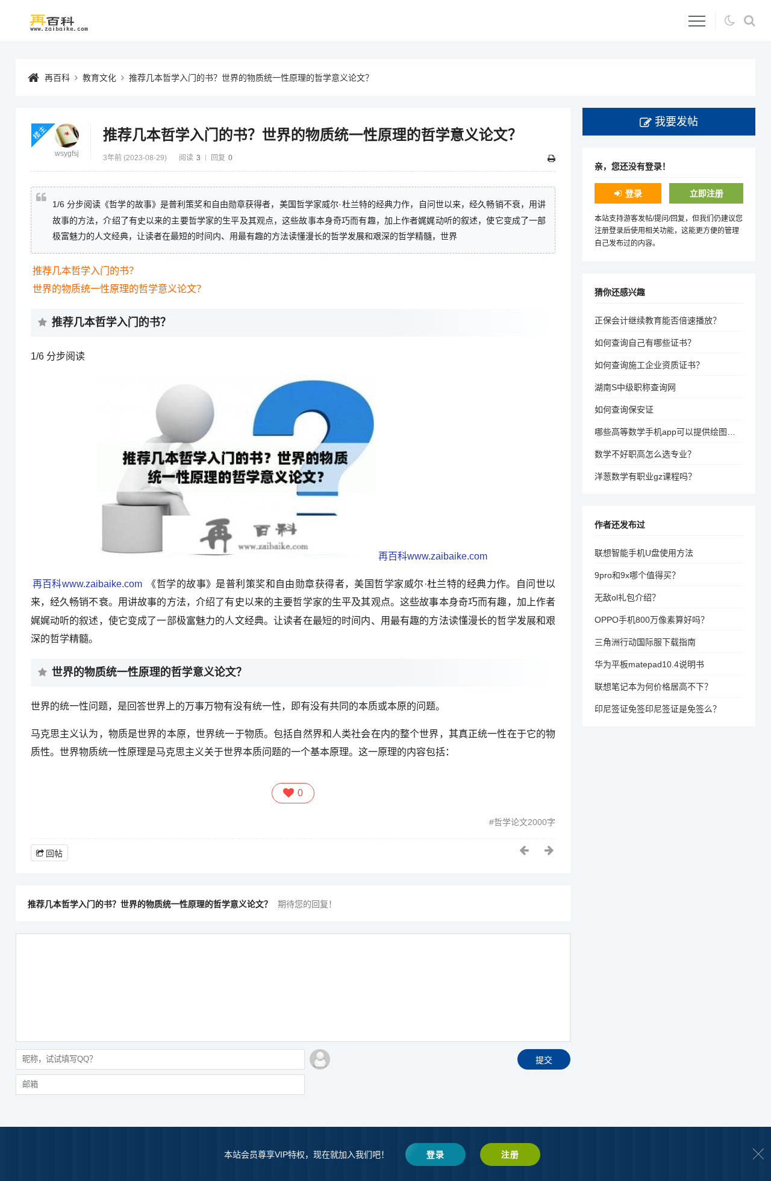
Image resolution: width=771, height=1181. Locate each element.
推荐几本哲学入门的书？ (86, 271)
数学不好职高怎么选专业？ (645, 454)
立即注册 (706, 193)
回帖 (54, 853)
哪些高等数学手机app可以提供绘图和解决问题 (682, 432)
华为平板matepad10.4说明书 (649, 664)
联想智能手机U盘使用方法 (644, 553)
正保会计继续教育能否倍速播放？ (658, 320)
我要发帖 (676, 122)
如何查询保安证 (624, 409)
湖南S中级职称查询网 (635, 387)
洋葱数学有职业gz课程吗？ (645, 476)
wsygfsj (67, 153)
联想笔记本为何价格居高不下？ (654, 686)
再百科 (57, 78)
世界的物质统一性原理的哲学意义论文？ (119, 289)
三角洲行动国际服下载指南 (645, 642)
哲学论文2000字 (524, 822)
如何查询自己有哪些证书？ (645, 342)
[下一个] (550, 850)
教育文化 (99, 78)
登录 (633, 193)
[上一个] (524, 850)
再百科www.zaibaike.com (432, 556)
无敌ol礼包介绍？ (627, 597)
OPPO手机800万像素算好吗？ (652, 620)
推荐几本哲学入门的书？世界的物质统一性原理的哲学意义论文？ (251, 78)
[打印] (551, 158)
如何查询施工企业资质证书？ (649, 365)
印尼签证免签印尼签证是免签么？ (658, 709)
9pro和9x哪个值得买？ (637, 575)
